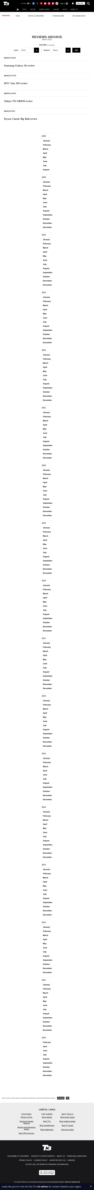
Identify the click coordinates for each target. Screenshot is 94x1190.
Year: (16, 50)
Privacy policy (25, 1160)
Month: (47, 50)
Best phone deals (67, 1117)
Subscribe (80, 3)
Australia (61, 1098)
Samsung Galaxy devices (26, 1122)
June (45, 161)
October (46, 219)
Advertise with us (57, 1160)
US (68, 1098)
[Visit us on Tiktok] (56, 3)
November (47, 223)
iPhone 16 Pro (26, 1117)
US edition (42, 1186)
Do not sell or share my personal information (47, 1164)
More (73, 9)
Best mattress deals (67, 1121)
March (45, 149)
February (47, 145)
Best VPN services (26, 1133)
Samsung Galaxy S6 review (19, 65)
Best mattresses (46, 1130)
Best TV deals (67, 1126)
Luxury (56, 9)
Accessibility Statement (18, 1156)
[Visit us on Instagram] (49, 3)
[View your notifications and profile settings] (72, 3)
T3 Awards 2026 (58, 16)
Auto (65, 9)
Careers (71, 1160)
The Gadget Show (79, 16)
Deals (18, 16)
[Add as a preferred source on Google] (47, 1172)
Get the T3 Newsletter (36, 16)
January (46, 141)
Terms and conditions (77, 1156)
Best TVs (47, 1121)
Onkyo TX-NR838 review (18, 101)
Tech (24, 9)
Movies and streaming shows (26, 1128)
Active (32, 9)
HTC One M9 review (16, 83)
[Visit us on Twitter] (37, 3)
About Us (61, 1156)
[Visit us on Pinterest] (41, 3)
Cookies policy (41, 1160)
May (44, 157)
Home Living (44, 9)
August (46, 170)
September (47, 215)
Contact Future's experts (43, 1156)
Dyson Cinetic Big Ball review (20, 119)
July (45, 165)
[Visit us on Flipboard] (53, 3)
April (45, 153)
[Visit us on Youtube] (45, 3)
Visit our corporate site (72, 1182)
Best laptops (47, 1117)
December (47, 227)
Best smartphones (47, 1126)
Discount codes (67, 1130)
